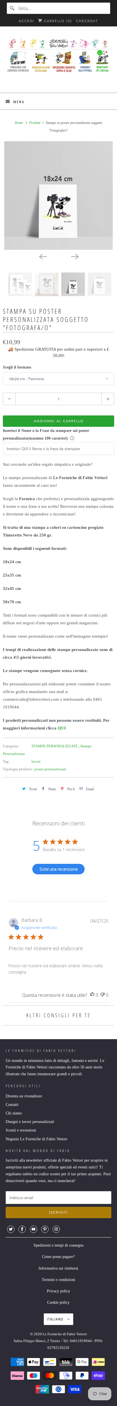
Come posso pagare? (58, 1257)
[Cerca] (12, 8)
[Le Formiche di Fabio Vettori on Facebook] (22, 1229)
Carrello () (57, 21)
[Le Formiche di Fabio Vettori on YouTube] (33, 1229)
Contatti (12, 1105)
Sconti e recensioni (21, 1130)
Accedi (26, 21)
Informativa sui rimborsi (58, 1268)
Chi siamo (14, 1113)
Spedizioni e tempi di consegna (58, 1245)
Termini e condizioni (58, 1280)
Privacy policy (58, 1291)
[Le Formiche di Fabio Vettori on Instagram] (56, 1229)
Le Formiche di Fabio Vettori (65, 1334)
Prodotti (35, 123)
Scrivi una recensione (58, 869)
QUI (62, 728)
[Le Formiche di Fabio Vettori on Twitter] (10, 1229)
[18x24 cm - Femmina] (58, 195)
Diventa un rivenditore (24, 1096)
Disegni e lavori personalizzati (30, 1122)
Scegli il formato (17, 367)
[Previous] (42, 256)
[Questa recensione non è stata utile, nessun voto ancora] (103, 995)
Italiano (55, 1319)
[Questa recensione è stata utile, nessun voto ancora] (92, 995)
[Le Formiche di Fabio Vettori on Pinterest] (45, 1229)
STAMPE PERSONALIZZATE (55, 746)
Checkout (87, 21)
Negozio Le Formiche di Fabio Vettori (36, 1139)
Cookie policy (58, 1302)
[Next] (74, 256)
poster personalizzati (50, 769)
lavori (36, 761)
